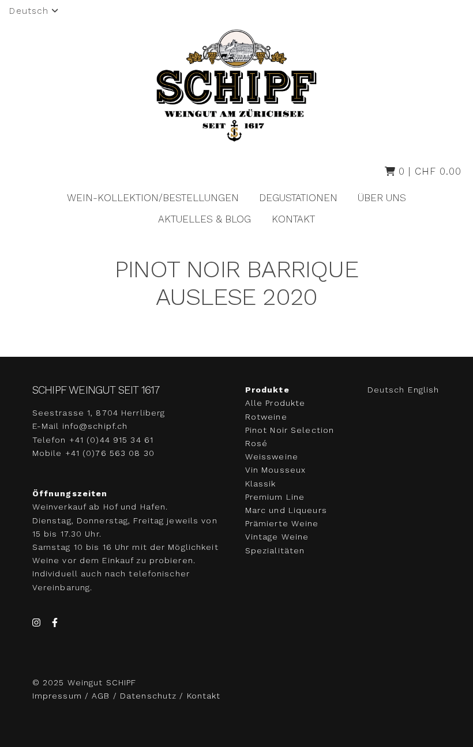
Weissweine (271, 456)
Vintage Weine (277, 536)
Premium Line (275, 496)
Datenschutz (148, 695)
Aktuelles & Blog (204, 219)
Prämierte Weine (282, 523)
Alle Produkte (275, 403)
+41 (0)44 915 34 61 (111, 439)
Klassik (260, 483)
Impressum (58, 695)
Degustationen (298, 197)
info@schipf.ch (95, 426)
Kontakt (293, 219)
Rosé (256, 443)
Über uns (382, 197)
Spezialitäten (275, 550)
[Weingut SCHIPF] (236, 85)
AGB (101, 695)
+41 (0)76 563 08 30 (110, 453)
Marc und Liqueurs (286, 510)
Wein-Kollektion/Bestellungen (153, 197)
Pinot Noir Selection (289, 430)
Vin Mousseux (275, 469)
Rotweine (266, 416)
